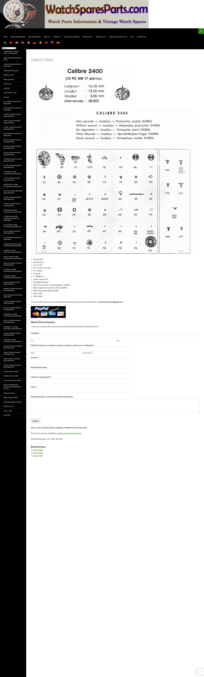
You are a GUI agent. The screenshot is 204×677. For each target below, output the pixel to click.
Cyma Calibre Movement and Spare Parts (12, 179)
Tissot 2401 (38, 450)
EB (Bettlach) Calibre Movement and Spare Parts (13, 185)
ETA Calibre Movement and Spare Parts (13, 109)
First (32, 341)
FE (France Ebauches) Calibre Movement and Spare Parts (11, 218)
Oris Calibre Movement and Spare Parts (13, 296)
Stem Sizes (7, 415)
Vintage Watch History (11, 371)
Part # (34, 387)
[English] (23, 42)
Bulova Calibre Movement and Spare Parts (13, 147)
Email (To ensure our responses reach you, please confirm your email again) (62, 345)
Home (5, 37)
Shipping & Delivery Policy (118, 37)
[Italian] (40, 42)
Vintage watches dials (11, 70)
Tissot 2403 (38, 453)
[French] (29, 42)
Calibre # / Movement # (41, 377)
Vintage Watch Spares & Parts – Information (11, 52)
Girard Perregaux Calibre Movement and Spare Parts (13, 245)
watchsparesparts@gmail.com (69, 433)
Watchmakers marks (11, 397)
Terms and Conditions (71, 37)
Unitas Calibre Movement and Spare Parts (12, 334)
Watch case (7, 84)
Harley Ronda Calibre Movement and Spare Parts (13, 257)
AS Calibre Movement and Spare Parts (12, 102)
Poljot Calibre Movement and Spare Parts (12, 308)
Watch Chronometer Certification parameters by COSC (12, 386)
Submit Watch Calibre (11, 376)
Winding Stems (9, 75)
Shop (132, 37)
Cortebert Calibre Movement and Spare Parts (13, 173)
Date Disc (7, 88)
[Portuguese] (46, 42)
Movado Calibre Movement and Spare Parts (13, 289)
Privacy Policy (101, 37)
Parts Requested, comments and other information (52, 396)
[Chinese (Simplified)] (11, 42)
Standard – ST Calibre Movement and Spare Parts (13, 328)
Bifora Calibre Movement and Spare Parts (12, 141)
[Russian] (52, 42)
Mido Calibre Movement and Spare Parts (12, 283)
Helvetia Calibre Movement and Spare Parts (13, 264)
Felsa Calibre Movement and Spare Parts (12, 232)
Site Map (6, 97)
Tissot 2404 (38, 456)
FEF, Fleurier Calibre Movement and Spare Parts (13, 226)
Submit (35, 421)
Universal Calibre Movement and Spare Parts (13, 340)
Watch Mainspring (34, 37)
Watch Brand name (39, 367)
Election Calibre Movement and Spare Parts (13, 192)
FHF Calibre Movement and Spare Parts (13, 238)
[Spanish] (58, 42)
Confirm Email (87, 353)
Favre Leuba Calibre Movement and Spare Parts (13, 211)
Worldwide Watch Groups (13, 402)
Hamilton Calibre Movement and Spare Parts (13, 251)
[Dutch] (17, 42)
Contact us (57, 37)
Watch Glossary (9, 393)
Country (35, 357)
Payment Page (141, 37)
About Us (47, 37)
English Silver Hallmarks (12, 380)
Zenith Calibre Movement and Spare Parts (12, 366)
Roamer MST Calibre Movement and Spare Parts (13, 315)
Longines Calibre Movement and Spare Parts (13, 277)
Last (117, 341)
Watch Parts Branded (18, 37)
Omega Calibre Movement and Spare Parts (12, 115)
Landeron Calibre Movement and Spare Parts (13, 270)
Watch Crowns (9, 79)
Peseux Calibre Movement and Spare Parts (12, 302)
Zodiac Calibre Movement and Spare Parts (12, 128)
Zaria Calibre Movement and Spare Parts (12, 360)
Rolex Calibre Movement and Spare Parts (12, 321)
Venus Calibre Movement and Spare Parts (12, 353)
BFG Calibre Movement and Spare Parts (13, 134)
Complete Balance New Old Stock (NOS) (13, 65)
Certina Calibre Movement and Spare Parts (13, 160)
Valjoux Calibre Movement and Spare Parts (13, 347)
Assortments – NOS (10, 92)
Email (32, 353)
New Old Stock (9, 406)
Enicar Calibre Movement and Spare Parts (12, 198)
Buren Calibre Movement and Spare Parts (12, 153)
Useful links (8, 411)
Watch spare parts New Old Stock (13, 59)
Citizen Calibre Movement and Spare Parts (12, 166)
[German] (35, 42)
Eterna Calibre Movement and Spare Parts (12, 204)
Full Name (35, 333)
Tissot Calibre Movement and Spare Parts (12, 121)
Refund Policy (88, 37)
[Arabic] (5, 42)
